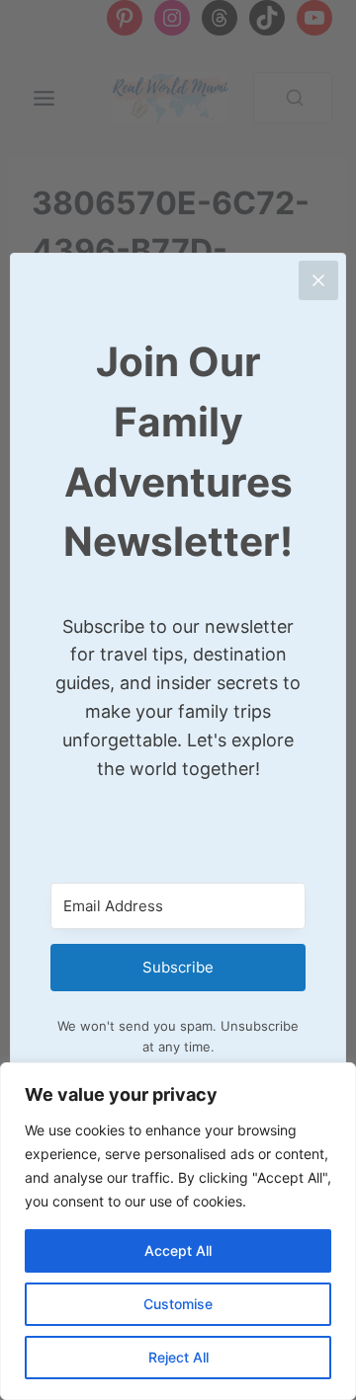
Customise (178, 1303)
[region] (178, 1231)
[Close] (318, 280)
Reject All (178, 1357)
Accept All (178, 1250)
